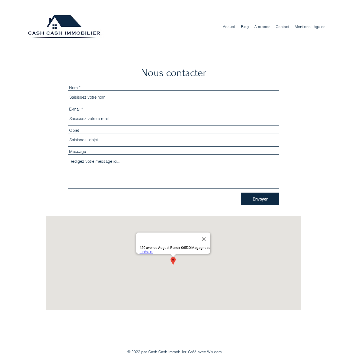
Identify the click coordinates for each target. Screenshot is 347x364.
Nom (73, 88)
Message (77, 151)
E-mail (74, 109)
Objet (74, 130)
